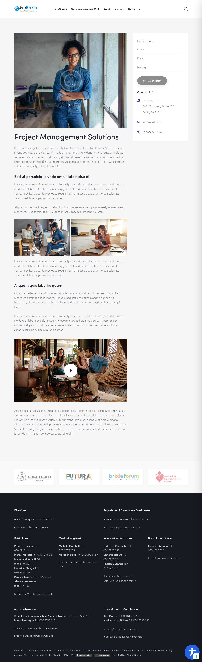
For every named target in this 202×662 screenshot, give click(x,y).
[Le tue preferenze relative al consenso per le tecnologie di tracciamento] (196, 656)
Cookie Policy (85, 655)
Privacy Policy (103, 655)
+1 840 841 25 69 (153, 132)
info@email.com (152, 122)
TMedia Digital (133, 654)
